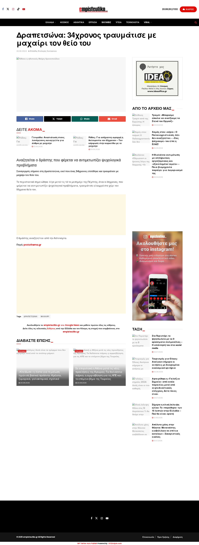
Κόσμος (64, 22)
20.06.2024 (21, 51)
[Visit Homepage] (93, 9)
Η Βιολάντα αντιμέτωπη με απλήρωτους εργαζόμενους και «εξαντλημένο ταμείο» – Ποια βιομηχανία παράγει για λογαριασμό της (167, 164)
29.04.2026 (158, 177)
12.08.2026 (157, 417)
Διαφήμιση (178, 537)
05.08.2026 (158, 372)
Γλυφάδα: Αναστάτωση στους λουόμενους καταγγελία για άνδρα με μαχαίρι (48, 140)
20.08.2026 (25, 383)
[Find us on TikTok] (18, 9)
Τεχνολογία (132, 22)
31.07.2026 (157, 440)
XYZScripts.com (115, 543)
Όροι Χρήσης (163, 537)
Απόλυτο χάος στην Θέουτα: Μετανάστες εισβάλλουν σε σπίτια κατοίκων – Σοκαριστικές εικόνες (166, 430)
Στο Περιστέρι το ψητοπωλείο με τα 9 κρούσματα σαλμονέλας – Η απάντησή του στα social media (167, 342)
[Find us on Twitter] (8, 9)
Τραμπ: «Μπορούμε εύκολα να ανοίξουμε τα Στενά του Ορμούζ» (166, 118)
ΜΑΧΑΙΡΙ (45, 316)
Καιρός (189, 9)
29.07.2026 (158, 352)
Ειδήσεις (51, 328)
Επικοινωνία (148, 537)
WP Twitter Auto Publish (87, 543)
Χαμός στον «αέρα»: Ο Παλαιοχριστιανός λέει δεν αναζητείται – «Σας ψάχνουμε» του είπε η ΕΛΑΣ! (166, 138)
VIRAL (147, 22)
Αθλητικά (78, 22)
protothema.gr (32, 244)
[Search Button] (196, 22)
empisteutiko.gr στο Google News (61, 325)
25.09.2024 (158, 148)
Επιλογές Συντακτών (47, 51)
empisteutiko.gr (71, 331)
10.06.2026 (38, 146)
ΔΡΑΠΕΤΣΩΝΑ (30, 316)
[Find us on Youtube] (23, 9)
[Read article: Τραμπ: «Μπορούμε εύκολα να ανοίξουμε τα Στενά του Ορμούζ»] (141, 120)
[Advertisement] (71, 214)
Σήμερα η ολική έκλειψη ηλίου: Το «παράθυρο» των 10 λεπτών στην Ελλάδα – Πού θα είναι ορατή (167, 409)
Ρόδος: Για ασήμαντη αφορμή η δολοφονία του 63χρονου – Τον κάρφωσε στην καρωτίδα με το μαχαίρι (106, 141)
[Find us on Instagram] (13, 9)
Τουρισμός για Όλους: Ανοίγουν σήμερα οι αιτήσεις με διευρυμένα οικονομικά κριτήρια (165, 363)
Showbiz (106, 22)
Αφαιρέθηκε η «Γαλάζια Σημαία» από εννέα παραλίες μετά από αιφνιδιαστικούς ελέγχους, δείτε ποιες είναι (166, 386)
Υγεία (118, 22)
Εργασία (93, 22)
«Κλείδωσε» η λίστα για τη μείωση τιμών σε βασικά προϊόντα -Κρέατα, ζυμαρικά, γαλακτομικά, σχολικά (40, 375)
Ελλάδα (50, 22)
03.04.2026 (158, 125)
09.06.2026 (95, 149)
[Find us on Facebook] (3, 9)
